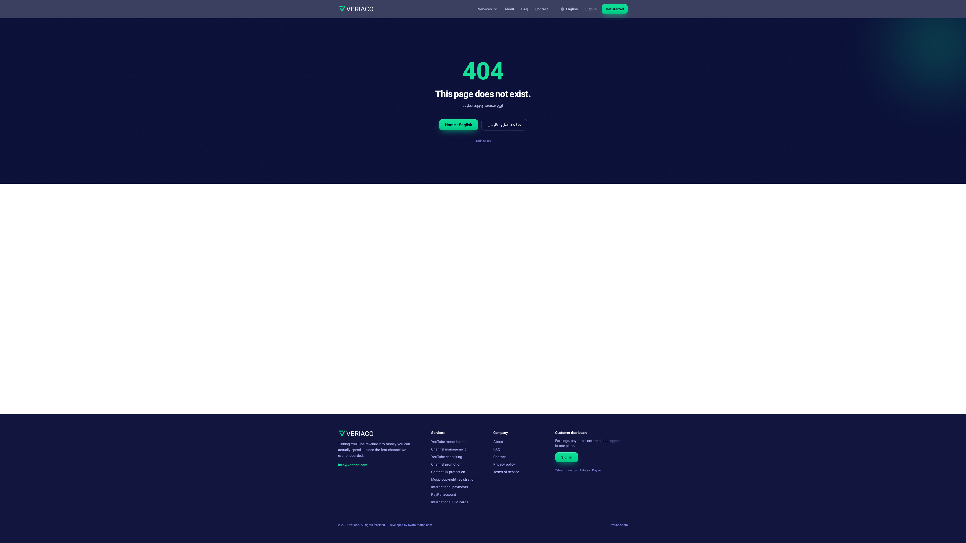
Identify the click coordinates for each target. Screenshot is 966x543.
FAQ (524, 9)
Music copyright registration (453, 479)
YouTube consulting (446, 457)
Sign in (591, 9)
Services (485, 9)
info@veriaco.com (352, 465)
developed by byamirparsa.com (410, 525)
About (509, 9)
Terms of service (506, 472)
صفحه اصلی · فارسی (504, 124)
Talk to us (483, 141)
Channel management (448, 449)
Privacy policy (504, 464)
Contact (541, 9)
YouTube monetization (448, 441)
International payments (449, 487)
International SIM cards (449, 502)
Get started (615, 9)
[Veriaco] (356, 9)
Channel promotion (446, 464)
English (572, 9)
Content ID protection (448, 472)
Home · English (458, 124)
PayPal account (443, 494)
